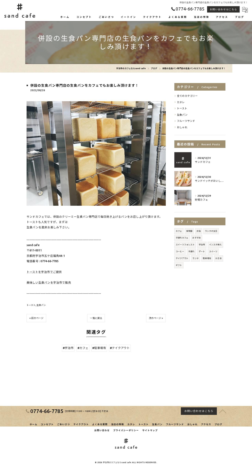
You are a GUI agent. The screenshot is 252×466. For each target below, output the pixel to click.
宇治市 (202, 244)
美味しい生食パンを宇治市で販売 (49, 282)
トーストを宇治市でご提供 (44, 271)
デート (202, 251)
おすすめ (196, 238)
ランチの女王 (211, 231)
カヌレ (181, 102)
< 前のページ (36, 318)
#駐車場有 (99, 348)
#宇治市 (68, 348)
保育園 (189, 231)
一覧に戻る (96, 318)
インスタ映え (215, 244)
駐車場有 (207, 258)
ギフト (179, 265)
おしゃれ (182, 127)
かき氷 (218, 258)
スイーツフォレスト (185, 244)
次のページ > (156, 318)
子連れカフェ (182, 238)
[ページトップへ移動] (222, 411)
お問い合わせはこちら (223, 9)
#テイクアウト (120, 348)
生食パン (41, 305)
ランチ (195, 258)
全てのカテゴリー (187, 95)
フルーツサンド (186, 120)
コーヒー (180, 251)
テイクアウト (182, 258)
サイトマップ (150, 430)
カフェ (179, 231)
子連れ (191, 251)
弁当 (199, 231)
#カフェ (82, 348)
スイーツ (213, 251)
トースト (31, 305)
